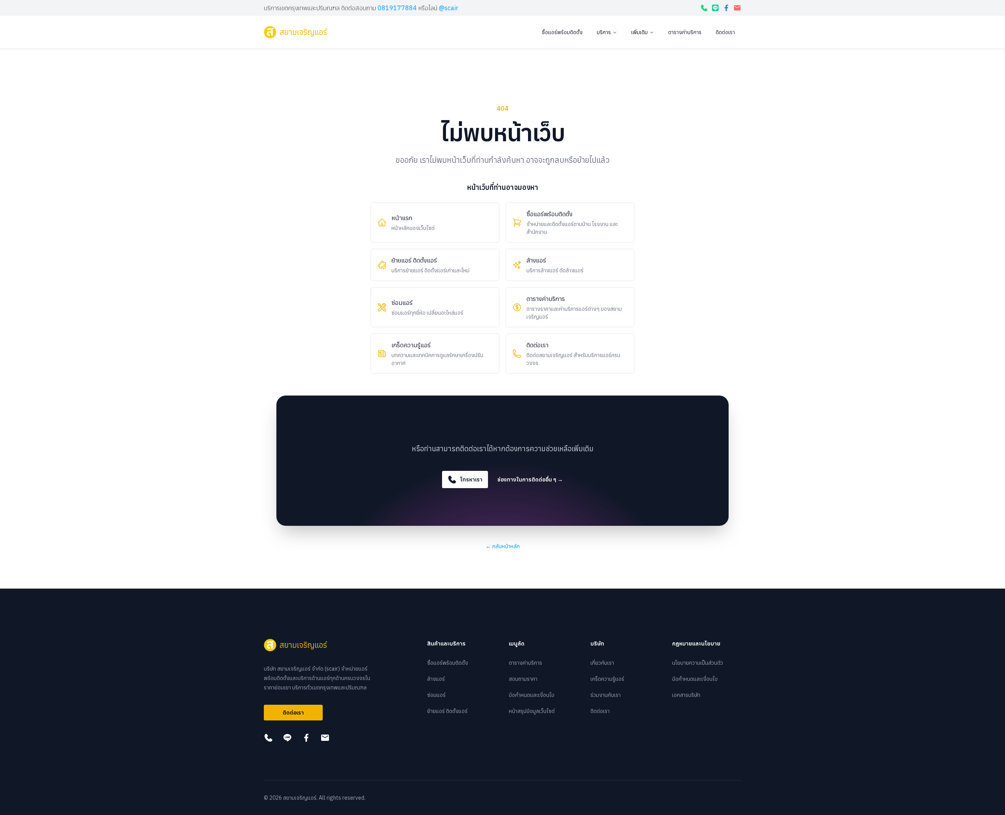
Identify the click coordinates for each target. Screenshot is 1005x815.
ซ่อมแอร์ (436, 694)
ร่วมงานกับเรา (605, 694)
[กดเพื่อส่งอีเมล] (737, 8)
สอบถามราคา (523, 678)
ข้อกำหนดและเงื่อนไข (531, 694)
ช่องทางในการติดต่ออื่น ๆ (530, 479)
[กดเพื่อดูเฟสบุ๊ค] (726, 8)
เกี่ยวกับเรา (602, 662)
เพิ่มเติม (639, 32)
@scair (448, 8)
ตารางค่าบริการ (685, 32)
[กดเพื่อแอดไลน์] (715, 8)
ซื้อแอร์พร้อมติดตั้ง (562, 32)
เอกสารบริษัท (686, 694)
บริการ (604, 32)
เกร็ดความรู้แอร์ (607, 678)
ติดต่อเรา (725, 32)
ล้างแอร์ (436, 678)
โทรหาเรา (471, 479)
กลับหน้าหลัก (503, 546)
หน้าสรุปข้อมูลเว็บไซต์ (532, 711)
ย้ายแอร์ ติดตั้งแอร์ (447, 711)
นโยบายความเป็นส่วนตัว (697, 662)
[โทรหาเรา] (704, 8)
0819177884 (397, 8)
